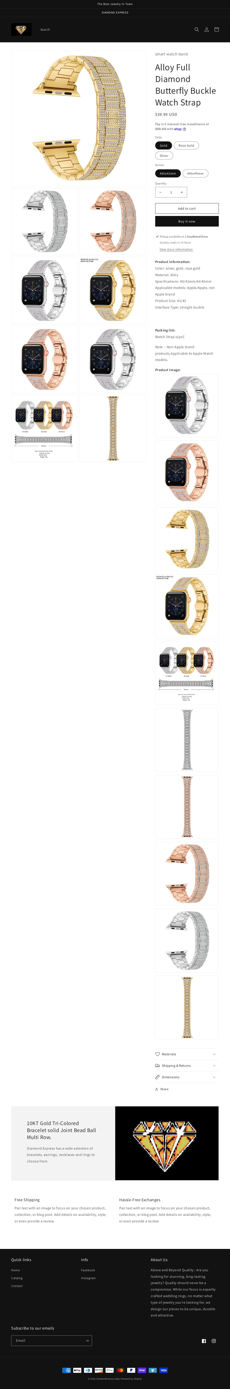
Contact (17, 1286)
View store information (176, 249)
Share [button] (164, 1089)
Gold (163, 145)
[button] (197, 29)
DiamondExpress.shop (108, 1378)
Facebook (88, 1270)
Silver (164, 156)
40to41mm (168, 173)
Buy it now (186, 221)
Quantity (160, 183)
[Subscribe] (87, 1340)
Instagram (88, 1278)
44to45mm (195, 173)
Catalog (16, 1278)
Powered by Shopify (131, 1378)
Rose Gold (186, 145)
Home (15, 1270)
